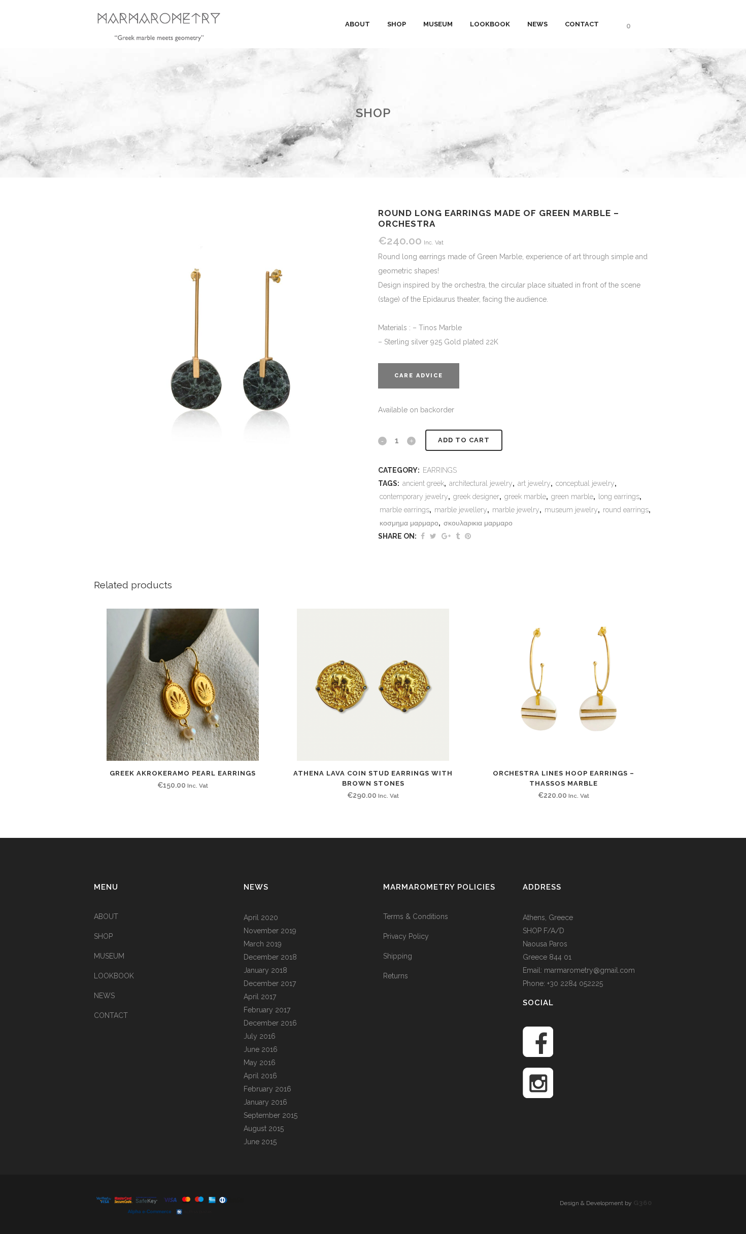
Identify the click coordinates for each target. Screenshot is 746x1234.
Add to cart (464, 440)
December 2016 (270, 1023)
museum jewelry (571, 510)
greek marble (525, 496)
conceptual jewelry (585, 483)
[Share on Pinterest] (468, 536)
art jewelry (534, 483)
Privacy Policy (406, 936)
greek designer (476, 496)
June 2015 (260, 1142)
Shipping (397, 956)
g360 (642, 1203)
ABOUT (106, 916)
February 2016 (267, 1089)
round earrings (626, 510)
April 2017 (260, 997)
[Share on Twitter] (433, 536)
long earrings (618, 496)
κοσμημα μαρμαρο (409, 523)
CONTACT (111, 1015)
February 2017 (267, 1010)
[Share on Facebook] (423, 536)
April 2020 (261, 917)
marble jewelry (515, 510)
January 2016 (265, 1102)
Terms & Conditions (415, 916)
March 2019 (263, 944)
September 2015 (270, 1115)
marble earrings (404, 510)
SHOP (103, 936)
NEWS (104, 996)
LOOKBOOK (114, 976)
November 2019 (270, 931)
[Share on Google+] (446, 536)
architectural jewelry (481, 483)
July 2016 (260, 1036)
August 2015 (264, 1128)
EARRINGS (440, 470)
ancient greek (423, 483)
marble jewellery (460, 510)
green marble (572, 496)
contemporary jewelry (414, 496)
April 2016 (260, 1076)
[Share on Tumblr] (458, 536)
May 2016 (260, 1063)
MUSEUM (109, 956)
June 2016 (261, 1049)
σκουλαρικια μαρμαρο (478, 523)
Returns (395, 976)
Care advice (418, 375)
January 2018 (265, 970)
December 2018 (270, 957)
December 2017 (270, 983)
